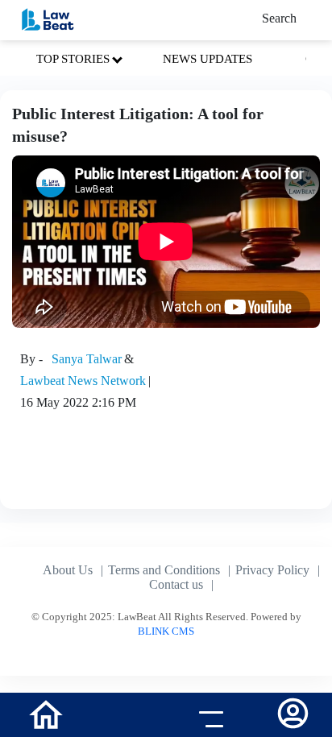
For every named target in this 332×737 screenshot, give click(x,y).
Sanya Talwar (87, 359)
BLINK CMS (166, 631)
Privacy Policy (272, 570)
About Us (68, 570)
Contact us (176, 584)
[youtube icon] (124, 717)
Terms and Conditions (164, 570)
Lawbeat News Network (83, 380)
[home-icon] (46, 713)
